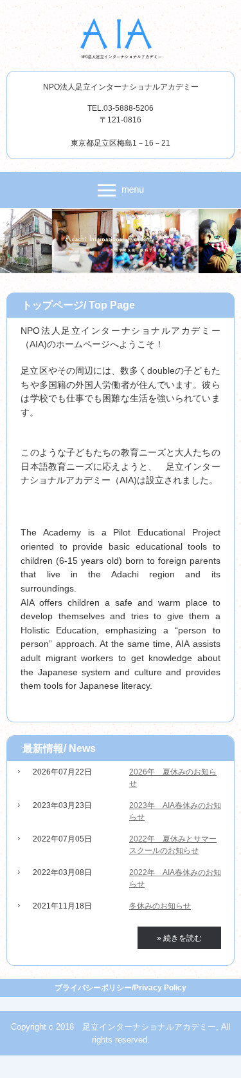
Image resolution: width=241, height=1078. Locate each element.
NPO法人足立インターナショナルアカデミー (120, 24)
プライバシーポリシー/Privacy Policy (120, 987)
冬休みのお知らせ (160, 905)
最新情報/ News (59, 748)
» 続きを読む (179, 938)
